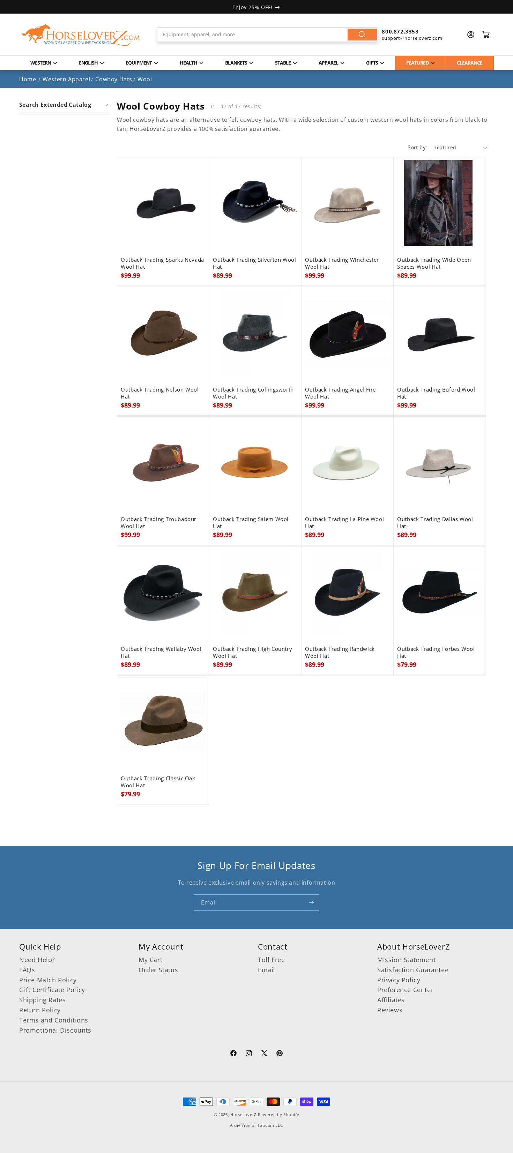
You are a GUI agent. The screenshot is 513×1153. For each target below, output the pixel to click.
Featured (417, 62)
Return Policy (40, 1010)
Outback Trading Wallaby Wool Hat (161, 653)
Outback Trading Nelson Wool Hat (160, 393)
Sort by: (417, 147)
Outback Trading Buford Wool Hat (436, 393)
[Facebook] (233, 1054)
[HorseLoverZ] (80, 34)
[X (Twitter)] (264, 1054)
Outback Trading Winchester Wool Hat (342, 263)
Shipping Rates (42, 1000)
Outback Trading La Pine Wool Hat (344, 523)
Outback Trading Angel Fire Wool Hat (340, 393)
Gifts (372, 62)
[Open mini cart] (486, 34)
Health (188, 62)
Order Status (158, 970)
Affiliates (391, 1000)
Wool (144, 79)
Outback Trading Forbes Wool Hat (436, 653)
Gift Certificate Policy (52, 989)
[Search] (362, 34)
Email (266, 970)
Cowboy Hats (113, 79)
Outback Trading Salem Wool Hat (251, 523)
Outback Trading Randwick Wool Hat (340, 653)
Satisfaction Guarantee (412, 970)
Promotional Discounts (55, 1030)
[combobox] (268, 34)
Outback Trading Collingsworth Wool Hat (253, 393)
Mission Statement (406, 959)
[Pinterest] (279, 1054)
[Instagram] (248, 1054)
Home (27, 79)
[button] (64, 104)
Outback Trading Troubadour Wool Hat (158, 523)
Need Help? (37, 959)
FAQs (27, 970)
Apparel (328, 62)
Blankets (236, 62)
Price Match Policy (48, 980)
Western (40, 62)
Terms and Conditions (53, 1020)
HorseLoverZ (243, 1114)
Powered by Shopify (278, 1114)
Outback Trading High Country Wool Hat (252, 653)
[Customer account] (470, 34)
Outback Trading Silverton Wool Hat (254, 263)
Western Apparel (66, 79)
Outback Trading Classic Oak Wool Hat (158, 782)
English (88, 62)
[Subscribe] (311, 902)
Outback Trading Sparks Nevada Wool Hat (162, 263)
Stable (283, 62)
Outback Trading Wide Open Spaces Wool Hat (434, 263)
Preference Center (405, 989)
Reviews (389, 1010)
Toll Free (271, 959)
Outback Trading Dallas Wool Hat (435, 523)
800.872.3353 (400, 31)
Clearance (469, 62)
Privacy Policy (398, 980)
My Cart (150, 959)
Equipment (139, 62)
